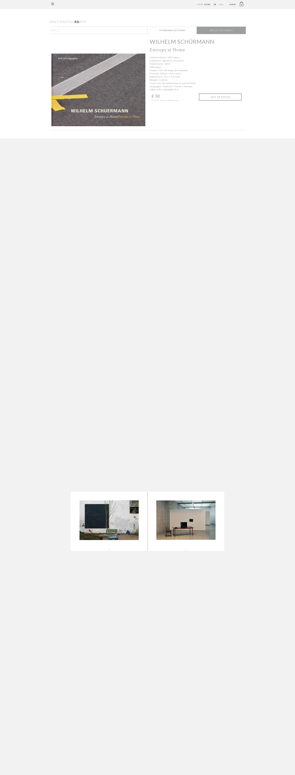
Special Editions (221, 30)
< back (54, 30)
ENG (221, 4)
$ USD (207, 4)
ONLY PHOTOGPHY (68, 22)
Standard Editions (172, 30)
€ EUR (200, 4)
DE (215, 4)
